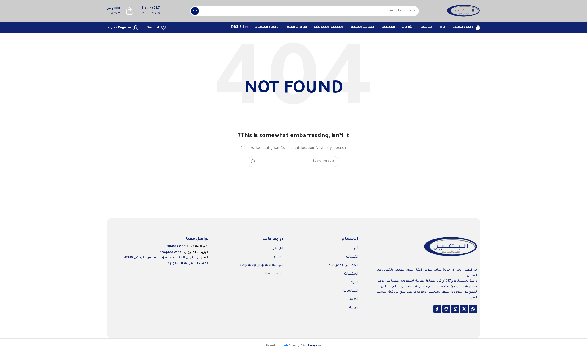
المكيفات (351, 274)
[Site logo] (463, 11)
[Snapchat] (446, 309)
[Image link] (450, 247)
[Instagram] (455, 309)
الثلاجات (352, 257)
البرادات (352, 282)
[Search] (195, 11)
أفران (354, 249)
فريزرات (352, 308)
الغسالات (350, 299)
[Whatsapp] (473, 309)
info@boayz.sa (170, 252)
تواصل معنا (274, 274)
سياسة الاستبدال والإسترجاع (261, 265)
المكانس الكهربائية (343, 265)
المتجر (278, 257)
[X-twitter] (464, 309)
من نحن (277, 248)
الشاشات (350, 291)
